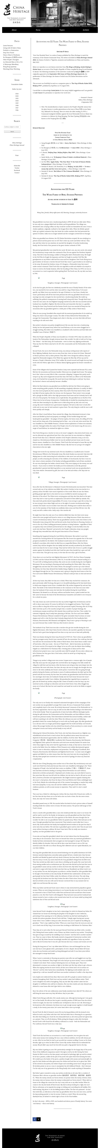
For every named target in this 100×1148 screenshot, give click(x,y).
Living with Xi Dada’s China (12, 48)
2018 (17, 105)
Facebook (17, 170)
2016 (17, 110)
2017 (17, 108)
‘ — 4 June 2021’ (69, 148)
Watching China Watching (11, 69)
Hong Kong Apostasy (9, 67)
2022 (17, 96)
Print (17, 155)
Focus (38, 30)
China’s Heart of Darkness (11, 55)
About (14, 30)
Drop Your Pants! (8, 53)
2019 (17, 103)
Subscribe (17, 166)
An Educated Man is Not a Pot (13, 62)
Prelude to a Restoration (11, 50)
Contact (17, 173)
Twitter (17, 168)
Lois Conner (38, 93)
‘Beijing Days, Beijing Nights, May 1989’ (61, 152)
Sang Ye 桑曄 (79, 72)
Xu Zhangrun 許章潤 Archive (12, 57)
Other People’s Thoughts (11, 60)
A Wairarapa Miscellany (11, 64)
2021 (17, 98)
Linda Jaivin (55, 90)
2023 (16, 94)
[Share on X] (39, 1119)
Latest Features (8, 46)
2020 (17, 101)
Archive (86, 30)
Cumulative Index (17, 84)
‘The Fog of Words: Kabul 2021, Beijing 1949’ (69, 176)
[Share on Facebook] (35, 1119)
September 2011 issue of (67, 74)
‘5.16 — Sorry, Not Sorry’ (67, 143)
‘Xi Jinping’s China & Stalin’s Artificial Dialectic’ (70, 157)
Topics (62, 30)
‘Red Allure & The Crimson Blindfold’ (66, 171)
